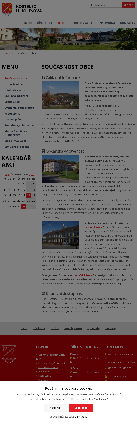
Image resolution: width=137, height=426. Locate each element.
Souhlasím (81, 407)
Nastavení (55, 407)
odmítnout (81, 416)
